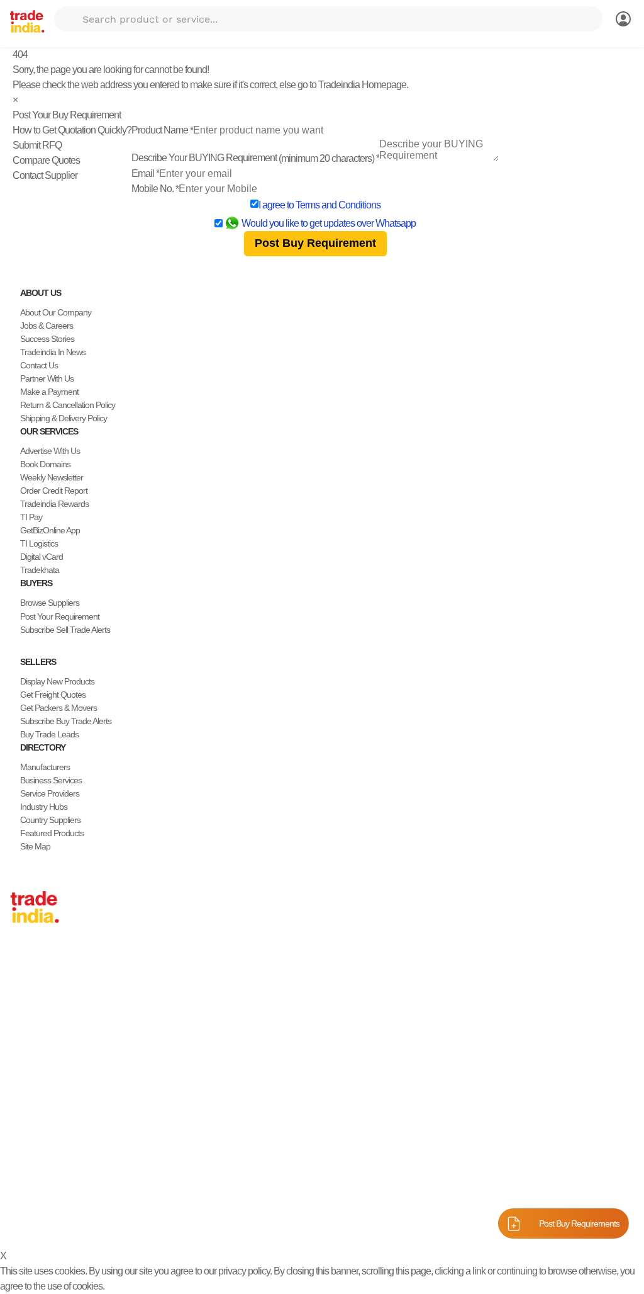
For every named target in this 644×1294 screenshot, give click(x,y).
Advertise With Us (50, 451)
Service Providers (49, 793)
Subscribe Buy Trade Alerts (65, 721)
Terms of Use (350, 1221)
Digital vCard (41, 557)
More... (22, 1118)
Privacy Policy (291, 1221)
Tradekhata (39, 570)
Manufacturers (45, 767)
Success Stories (47, 339)
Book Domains (45, 464)
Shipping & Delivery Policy (63, 418)
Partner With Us (47, 378)
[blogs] (65, 1191)
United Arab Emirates (46, 1065)
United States (32, 999)
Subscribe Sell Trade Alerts (65, 630)
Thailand (25, 1012)
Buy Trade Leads (49, 734)
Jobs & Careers (46, 326)
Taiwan (22, 985)
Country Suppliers (50, 820)
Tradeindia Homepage (362, 84)
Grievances (404, 1221)
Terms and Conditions (338, 205)
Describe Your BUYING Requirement (255, 157)
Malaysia (25, 1038)
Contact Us (39, 365)
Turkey (21, 1052)
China (20, 972)
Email (145, 173)
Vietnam (24, 1025)
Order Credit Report (53, 490)
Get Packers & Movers (58, 708)
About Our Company (55, 312)
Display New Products (57, 681)
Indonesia (26, 1078)
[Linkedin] (45, 1191)
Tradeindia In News (53, 352)
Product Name (162, 130)
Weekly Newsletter (51, 477)
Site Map (35, 846)
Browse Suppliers (49, 603)
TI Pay (31, 517)
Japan (20, 959)
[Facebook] (25, 1191)
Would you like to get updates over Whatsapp (329, 223)
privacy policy (244, 1271)
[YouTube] (55, 1191)
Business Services (51, 780)
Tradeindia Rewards (54, 504)
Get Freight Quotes (53, 695)
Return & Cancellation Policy (67, 405)
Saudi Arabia (31, 1104)
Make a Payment (49, 392)
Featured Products (52, 833)
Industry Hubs (43, 807)
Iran (16, 1091)
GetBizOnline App (50, 530)
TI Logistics (39, 543)
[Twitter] (35, 1191)
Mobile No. (155, 188)
